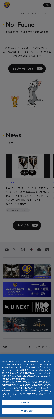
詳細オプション (27, 402)
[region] (27, 385)
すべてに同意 (27, 411)
